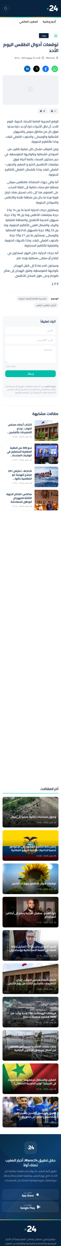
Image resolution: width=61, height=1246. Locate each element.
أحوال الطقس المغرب (46, 305)
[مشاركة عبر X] (36, 69)
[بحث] (6, 8)
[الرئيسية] (55, 35)
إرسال (30, 373)
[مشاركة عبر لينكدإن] (27, 69)
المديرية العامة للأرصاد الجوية (32, 298)
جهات (11, 21)
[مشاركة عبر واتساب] (54, 69)
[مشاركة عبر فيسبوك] (45, 69)
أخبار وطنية (49, 21)
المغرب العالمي (28, 21)
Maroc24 (50, 58)
